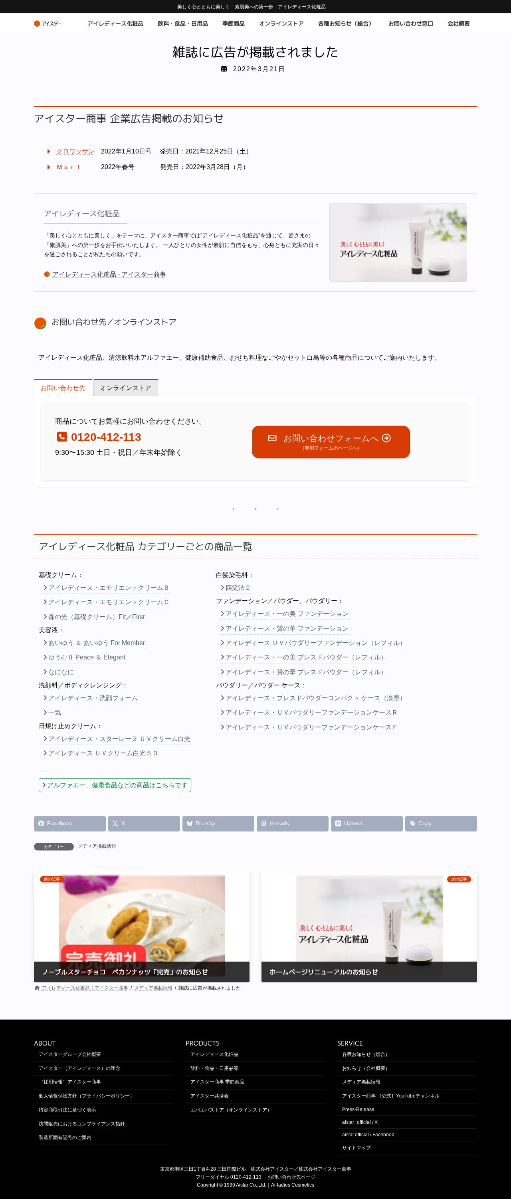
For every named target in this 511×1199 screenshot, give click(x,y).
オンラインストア (145, 322)
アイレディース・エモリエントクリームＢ (109, 587)
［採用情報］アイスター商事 (70, 1082)
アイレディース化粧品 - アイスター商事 (109, 274)
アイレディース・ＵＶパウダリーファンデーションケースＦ (312, 727)
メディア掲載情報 (97, 846)
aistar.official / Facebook (368, 1134)
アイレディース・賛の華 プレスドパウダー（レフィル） (306, 672)
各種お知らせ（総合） (366, 1054)
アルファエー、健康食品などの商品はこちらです (117, 785)
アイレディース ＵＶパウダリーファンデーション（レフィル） (316, 642)
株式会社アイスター (272, 1169)
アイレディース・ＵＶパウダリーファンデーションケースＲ (312, 712)
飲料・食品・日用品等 (214, 1068)
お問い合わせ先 (78, 322)
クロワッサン (75, 151)
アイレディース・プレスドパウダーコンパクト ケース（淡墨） (316, 698)
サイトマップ (356, 1148)
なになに (61, 672)
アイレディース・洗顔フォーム (93, 698)
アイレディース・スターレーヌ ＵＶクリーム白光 (119, 738)
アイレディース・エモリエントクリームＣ (109, 602)
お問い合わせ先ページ (291, 1177)
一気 (54, 712)
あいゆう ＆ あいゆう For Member (96, 642)
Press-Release (358, 1109)
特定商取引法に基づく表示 (67, 1110)
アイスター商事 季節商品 (217, 1082)
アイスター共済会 (209, 1096)
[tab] (63, 387)
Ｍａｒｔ (69, 166)
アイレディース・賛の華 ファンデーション (287, 628)
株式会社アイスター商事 (325, 1169)
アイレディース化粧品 (82, 213)
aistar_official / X (360, 1122)
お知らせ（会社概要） (366, 1068)
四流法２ (238, 587)
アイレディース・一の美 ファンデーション (287, 613)
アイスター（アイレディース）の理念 (79, 1068)
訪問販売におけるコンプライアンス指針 (82, 1124)
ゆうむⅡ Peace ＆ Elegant (86, 657)
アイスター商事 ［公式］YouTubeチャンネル (391, 1096)
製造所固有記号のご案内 (65, 1137)
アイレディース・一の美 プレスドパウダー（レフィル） (306, 657)
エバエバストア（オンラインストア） (231, 1110)
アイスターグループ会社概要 (70, 1054)
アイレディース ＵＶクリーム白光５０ (103, 753)
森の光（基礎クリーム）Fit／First (96, 616)
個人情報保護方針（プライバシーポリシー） (87, 1096)
